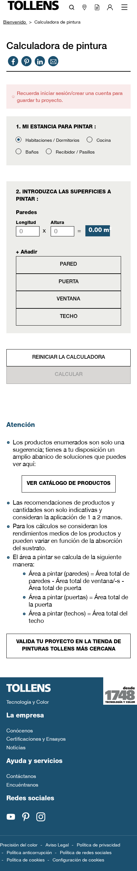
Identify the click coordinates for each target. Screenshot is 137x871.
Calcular (69, 375)
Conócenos (19, 730)
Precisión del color (19, 844)
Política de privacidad (98, 844)
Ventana (68, 299)
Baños (32, 152)
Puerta (69, 282)
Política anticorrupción (29, 852)
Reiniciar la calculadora (68, 357)
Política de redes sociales (86, 852)
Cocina (104, 140)
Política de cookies (26, 859)
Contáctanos (21, 776)
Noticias (15, 747)
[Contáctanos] (53, 61)
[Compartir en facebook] (13, 61)
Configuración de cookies (78, 859)
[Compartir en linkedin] (40, 61)
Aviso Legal (57, 844)
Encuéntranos (22, 785)
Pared (68, 264)
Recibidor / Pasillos (75, 152)
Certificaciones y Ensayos (36, 739)
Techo (68, 317)
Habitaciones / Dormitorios (52, 140)
